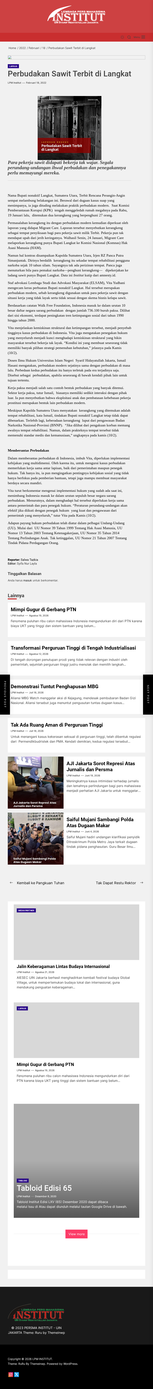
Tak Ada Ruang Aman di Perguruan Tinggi (57, 725)
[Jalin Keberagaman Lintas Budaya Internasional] (76, 932)
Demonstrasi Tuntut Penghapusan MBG (54, 686)
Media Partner (26, 910)
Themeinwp (56, 1333)
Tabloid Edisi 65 (44, 1188)
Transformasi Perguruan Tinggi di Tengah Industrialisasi (73, 648)
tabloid (22, 1180)
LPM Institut (14, 82)
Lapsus (13, 66)
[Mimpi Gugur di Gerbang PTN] (76, 1030)
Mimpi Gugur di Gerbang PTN (43, 609)
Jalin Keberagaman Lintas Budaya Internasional (63, 966)
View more (77, 1234)
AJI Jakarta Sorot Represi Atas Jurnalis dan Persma (101, 766)
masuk (27, 580)
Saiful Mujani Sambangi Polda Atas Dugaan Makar (100, 822)
